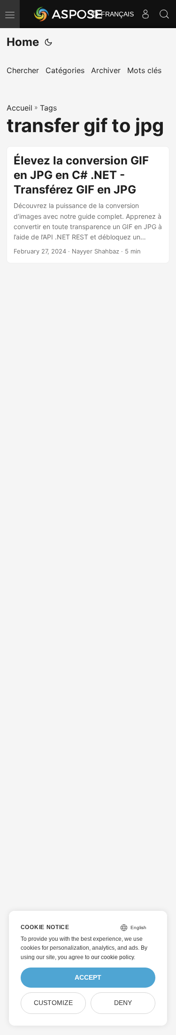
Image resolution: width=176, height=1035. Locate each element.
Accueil (19, 107)
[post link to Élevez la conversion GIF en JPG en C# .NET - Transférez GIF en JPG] (88, 205)
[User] (145, 14)
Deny (123, 1002)
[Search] (164, 14)
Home (23, 42)
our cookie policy (112, 957)
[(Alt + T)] (48, 42)
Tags (48, 107)
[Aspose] (68, 14)
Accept (88, 977)
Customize (53, 1002)
